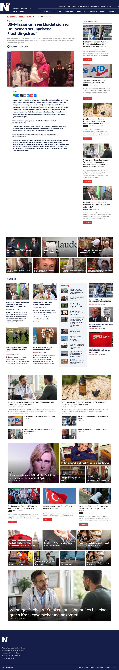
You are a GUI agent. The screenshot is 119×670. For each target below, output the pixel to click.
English (10, 247)
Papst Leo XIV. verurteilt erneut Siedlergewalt (43, 304)
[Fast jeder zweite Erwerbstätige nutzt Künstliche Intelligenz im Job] (94, 540)
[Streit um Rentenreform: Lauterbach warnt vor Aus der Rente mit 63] (101, 339)
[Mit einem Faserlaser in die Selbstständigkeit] (72, 558)
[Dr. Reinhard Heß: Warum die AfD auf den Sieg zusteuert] (64, 312)
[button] (110, 6)
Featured (86, 85)
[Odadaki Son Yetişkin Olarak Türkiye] (59, 496)
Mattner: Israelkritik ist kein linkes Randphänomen (101, 325)
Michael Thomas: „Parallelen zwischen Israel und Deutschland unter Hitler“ (96, 205)
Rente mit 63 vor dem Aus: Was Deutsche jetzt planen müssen (95, 43)
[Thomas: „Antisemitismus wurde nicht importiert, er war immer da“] (64, 361)
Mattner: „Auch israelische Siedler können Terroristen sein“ (17, 349)
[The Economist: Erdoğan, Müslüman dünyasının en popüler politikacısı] (24, 496)
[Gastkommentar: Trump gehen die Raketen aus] (64, 331)
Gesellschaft (25, 17)
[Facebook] (116, 6)
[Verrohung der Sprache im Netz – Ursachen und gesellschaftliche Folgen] (64, 345)
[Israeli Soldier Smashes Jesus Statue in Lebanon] (73, 265)
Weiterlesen (88, 59)
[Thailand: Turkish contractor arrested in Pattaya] (19, 265)
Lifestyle (85, 125)
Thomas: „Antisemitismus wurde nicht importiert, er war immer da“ (77, 361)
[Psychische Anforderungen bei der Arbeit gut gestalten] (59, 540)
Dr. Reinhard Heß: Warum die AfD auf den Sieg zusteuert (77, 312)
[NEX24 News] (5, 639)
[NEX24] (8, 46)
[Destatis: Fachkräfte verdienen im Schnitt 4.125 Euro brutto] (20, 558)
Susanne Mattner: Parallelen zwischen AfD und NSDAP (94, 81)
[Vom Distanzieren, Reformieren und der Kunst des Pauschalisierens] (64, 338)
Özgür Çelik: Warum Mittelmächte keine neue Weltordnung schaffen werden (76, 354)
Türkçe (9, 510)
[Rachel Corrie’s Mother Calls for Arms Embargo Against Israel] (100, 265)
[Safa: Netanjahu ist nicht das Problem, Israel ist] (45, 335)
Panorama (12, 17)
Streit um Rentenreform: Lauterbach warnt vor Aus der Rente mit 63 (99, 350)
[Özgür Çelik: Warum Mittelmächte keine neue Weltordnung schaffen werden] (64, 353)
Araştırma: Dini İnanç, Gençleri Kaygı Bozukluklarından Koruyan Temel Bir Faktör (93, 508)
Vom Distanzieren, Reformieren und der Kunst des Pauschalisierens (76, 339)
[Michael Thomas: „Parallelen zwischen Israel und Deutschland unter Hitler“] (97, 193)
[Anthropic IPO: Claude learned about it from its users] (59, 247)
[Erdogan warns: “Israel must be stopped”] (23, 247)
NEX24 (15, 46)
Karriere (47, 540)
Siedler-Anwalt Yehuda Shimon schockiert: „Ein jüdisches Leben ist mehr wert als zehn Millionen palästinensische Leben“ (77, 322)
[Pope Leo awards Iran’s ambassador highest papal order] (95, 247)
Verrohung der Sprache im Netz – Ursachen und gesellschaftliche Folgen (77, 346)
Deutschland (87, 46)
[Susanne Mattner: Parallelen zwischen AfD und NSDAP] (97, 71)
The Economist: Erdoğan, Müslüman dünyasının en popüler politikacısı (22, 507)
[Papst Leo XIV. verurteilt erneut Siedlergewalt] (45, 291)
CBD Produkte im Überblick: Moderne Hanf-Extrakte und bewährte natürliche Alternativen (96, 121)
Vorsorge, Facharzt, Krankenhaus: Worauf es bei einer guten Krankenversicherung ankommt (96, 162)
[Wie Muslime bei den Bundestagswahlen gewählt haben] (98, 474)
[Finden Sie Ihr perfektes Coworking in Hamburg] (98, 558)
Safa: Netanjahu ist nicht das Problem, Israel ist (43, 348)
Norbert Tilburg (95, 46)
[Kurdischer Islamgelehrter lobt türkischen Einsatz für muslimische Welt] (72, 474)
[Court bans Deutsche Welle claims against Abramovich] (46, 265)
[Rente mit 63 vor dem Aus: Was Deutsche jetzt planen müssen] (97, 32)
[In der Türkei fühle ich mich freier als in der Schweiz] (85, 454)
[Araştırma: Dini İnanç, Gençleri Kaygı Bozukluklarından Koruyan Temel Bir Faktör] (95, 496)
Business (46, 247)
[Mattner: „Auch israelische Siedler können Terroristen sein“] (17, 335)
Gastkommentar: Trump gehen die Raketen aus (75, 331)
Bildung (12, 538)
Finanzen (86, 166)
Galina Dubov (92, 125)
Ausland (86, 209)
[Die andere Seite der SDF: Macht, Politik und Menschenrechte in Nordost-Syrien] (33, 463)
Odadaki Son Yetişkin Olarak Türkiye (57, 506)
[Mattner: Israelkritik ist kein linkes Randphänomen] (64, 298)
